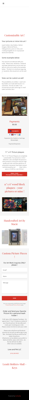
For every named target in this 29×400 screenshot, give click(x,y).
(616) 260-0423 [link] (14, 353)
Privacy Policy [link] (8, 305)
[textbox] (14, 270)
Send (14, 298)
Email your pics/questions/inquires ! (14, 174)
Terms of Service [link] (17, 305)
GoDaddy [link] (18, 396)
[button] (5, 3)
